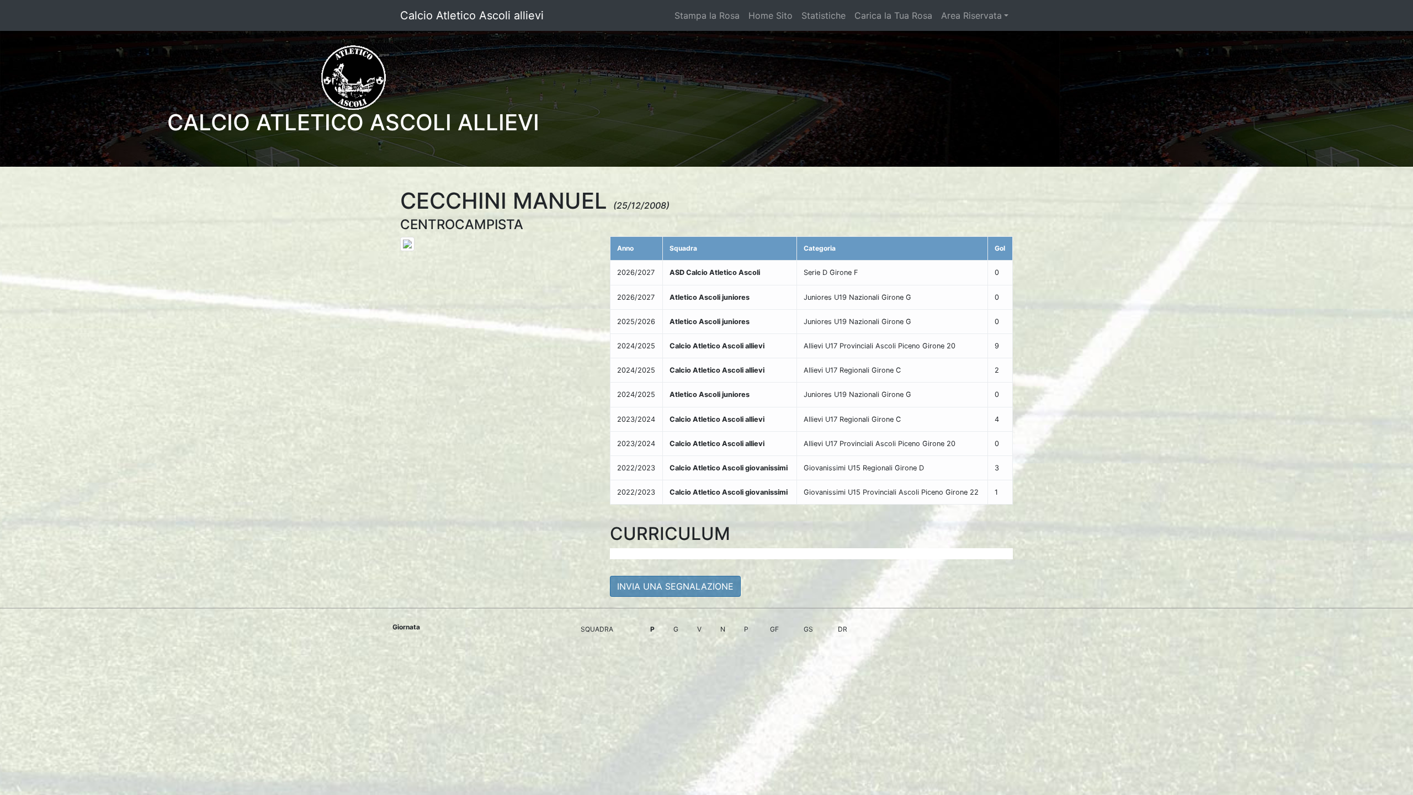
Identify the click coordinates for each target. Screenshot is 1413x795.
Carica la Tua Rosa (893, 15)
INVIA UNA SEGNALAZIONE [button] (675, 586)
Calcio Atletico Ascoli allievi (472, 15)
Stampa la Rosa (707, 15)
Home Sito (770, 15)
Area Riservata (971, 15)
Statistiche (823, 15)
